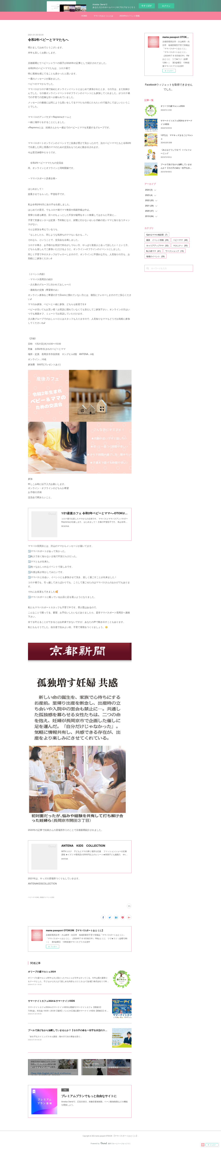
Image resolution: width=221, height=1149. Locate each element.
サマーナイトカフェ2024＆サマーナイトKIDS (51, 1000)
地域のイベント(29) (47, 897)
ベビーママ (180, 239)
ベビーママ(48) (33, 897)
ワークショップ (174, 251)
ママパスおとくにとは (103, 15)
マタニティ (180, 245)
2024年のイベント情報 (130, 15)
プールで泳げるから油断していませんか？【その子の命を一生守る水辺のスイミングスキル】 (75, 1030)
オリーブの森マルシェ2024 (42, 971)
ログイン (166, 5)
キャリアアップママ (157, 245)
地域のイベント (155, 256)
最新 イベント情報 (157, 239)
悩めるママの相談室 (156, 234)
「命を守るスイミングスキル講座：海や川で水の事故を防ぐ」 (55, 1036)
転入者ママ (153, 251)
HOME (84, 15)
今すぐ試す (146, 5)
